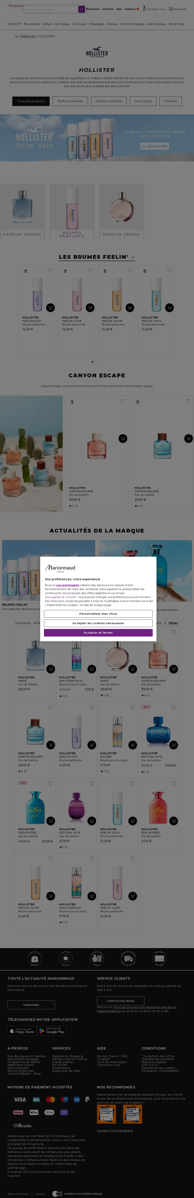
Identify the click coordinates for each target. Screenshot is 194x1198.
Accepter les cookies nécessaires (98, 623)
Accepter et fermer (98, 633)
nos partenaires (67, 585)
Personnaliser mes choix (98, 614)
